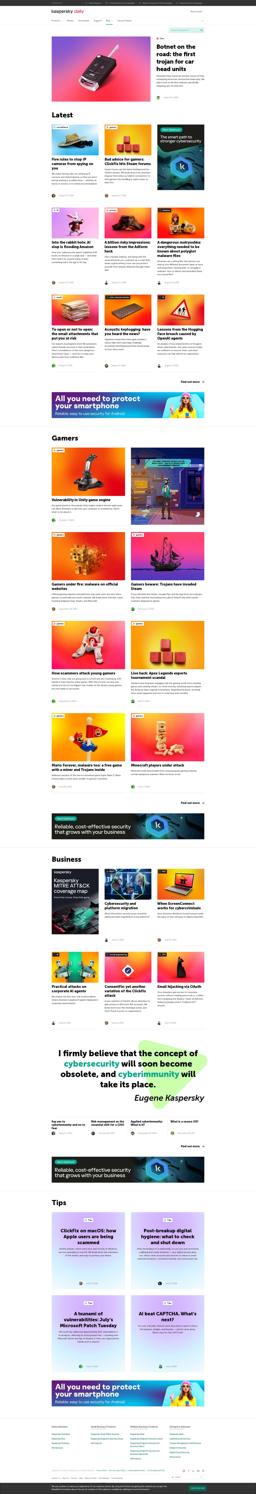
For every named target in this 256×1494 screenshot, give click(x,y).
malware (166, 210)
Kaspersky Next (137, 1434)
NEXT (112, 871)
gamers (113, 127)
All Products (96, 1443)
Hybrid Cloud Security (179, 1452)
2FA (164, 954)
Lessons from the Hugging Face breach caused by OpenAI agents (180, 333)
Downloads (83, 20)
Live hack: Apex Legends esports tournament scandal (159, 675)
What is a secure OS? (184, 1121)
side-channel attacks (119, 297)
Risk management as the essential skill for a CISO (107, 1123)
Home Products (95, 3)
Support (97, 20)
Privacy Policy (102, 1470)
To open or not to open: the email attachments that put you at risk (75, 333)
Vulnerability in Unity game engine (81, 500)
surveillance (62, 127)
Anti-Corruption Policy (117, 1470)
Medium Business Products (144, 1427)
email (59, 297)
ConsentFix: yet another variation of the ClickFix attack (125, 991)
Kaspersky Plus (58, 1439)
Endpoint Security (178, 1448)
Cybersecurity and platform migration (121, 905)
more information (141, 1489)
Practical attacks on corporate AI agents (69, 988)
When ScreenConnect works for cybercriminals (179, 905)
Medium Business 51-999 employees (157, 3)
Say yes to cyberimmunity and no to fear (68, 1125)
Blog (108, 20)
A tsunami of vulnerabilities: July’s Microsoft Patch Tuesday (88, 1319)
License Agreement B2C (136, 1470)
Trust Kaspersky (117, 1478)
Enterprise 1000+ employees (190, 3)
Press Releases (104, 1478)
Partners (74, 1478)
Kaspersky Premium (60, 1443)
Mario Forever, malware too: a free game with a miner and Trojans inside (87, 767)
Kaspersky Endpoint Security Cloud (107, 1439)
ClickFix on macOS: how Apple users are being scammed (88, 1236)
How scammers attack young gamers (83, 673)
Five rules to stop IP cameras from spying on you (72, 163)
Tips (89, 1220)
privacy (112, 210)
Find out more (190, 382)
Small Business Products (103, 1427)
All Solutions (57, 1448)
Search (201, 30)
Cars (161, 38)
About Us (65, 1478)
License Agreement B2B (156, 1470)
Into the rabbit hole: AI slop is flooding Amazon (72, 244)
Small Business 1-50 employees (122, 3)
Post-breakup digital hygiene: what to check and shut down (167, 1236)
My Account (196, 11)
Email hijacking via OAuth (179, 986)
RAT (164, 871)
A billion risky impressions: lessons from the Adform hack (128, 246)
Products (56, 20)
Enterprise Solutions (180, 1427)
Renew (70, 20)
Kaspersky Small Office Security (105, 1434)
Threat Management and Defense (185, 1443)
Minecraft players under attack (157, 765)
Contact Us (56, 1478)
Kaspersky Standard (61, 1434)
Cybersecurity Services (180, 1439)
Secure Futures (124, 20)
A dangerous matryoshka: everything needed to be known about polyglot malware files (179, 249)
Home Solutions (60, 1427)
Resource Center (91, 1478)
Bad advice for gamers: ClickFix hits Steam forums (128, 161)
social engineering (118, 954)
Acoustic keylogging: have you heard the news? (127, 331)
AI (57, 210)
